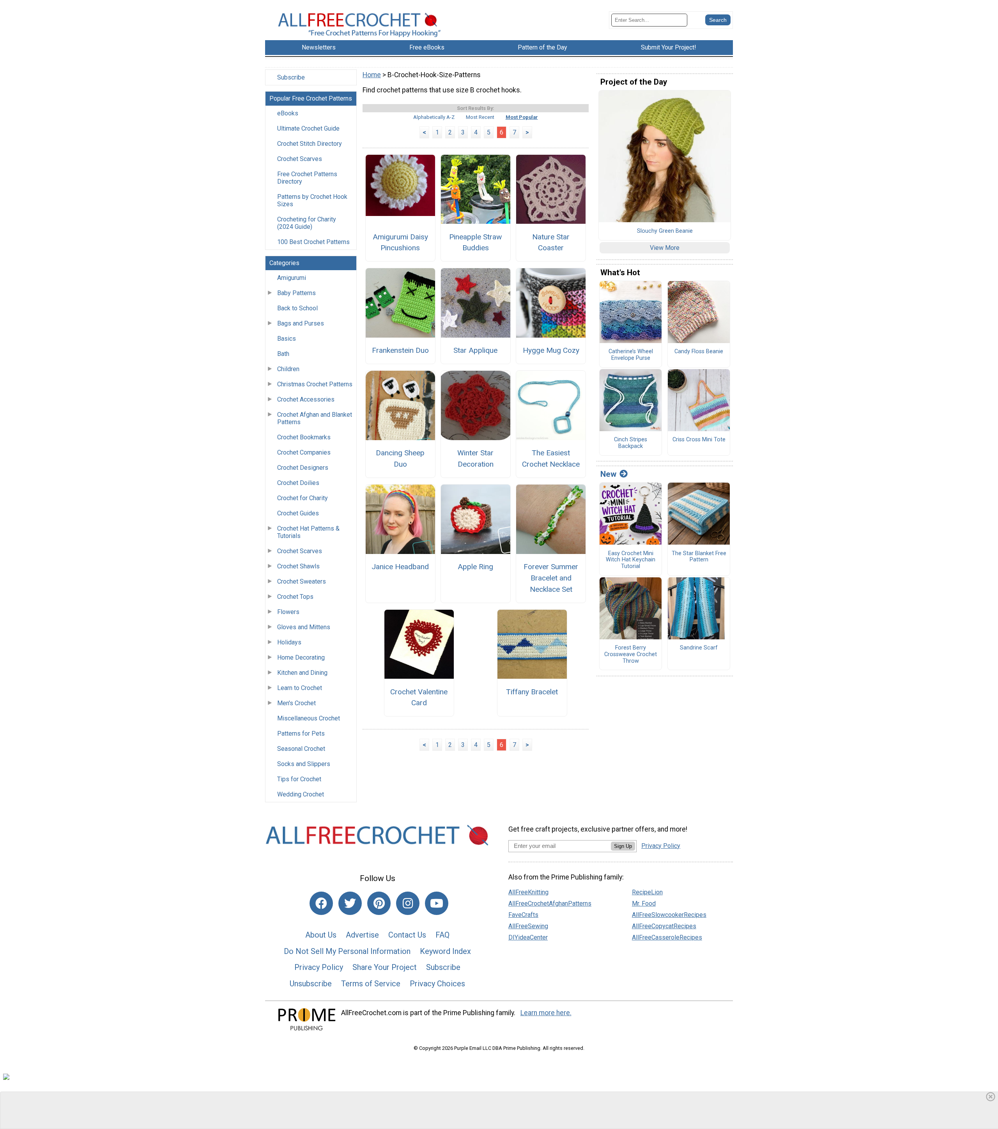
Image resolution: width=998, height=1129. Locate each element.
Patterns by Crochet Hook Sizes (312, 200)
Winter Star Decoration (475, 458)
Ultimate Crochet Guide (308, 128)
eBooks (287, 113)
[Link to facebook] (321, 903)
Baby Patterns (296, 293)
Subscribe (291, 77)
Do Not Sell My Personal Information (347, 951)
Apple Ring (475, 566)
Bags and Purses (300, 323)
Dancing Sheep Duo (400, 458)
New (608, 474)
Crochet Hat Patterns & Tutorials (308, 532)
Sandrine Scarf (699, 648)
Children (288, 369)
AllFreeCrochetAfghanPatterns (549, 903)
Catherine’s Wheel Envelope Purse (631, 355)
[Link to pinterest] (379, 903)
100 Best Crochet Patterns (313, 242)
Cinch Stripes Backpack (630, 443)
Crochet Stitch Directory (309, 143)
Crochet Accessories (305, 399)
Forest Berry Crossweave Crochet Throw (630, 654)
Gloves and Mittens (303, 627)
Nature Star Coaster (551, 242)
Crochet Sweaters (301, 581)
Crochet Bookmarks (304, 437)
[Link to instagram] (407, 903)
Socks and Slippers (303, 764)
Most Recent (480, 117)
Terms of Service (370, 983)
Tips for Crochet (299, 779)
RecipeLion (647, 892)
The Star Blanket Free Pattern (699, 556)
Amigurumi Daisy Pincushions (400, 242)
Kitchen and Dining (302, 672)
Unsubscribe (311, 983)
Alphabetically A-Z (434, 117)
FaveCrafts (523, 914)
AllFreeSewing (528, 926)
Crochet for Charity (302, 498)
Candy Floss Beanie (698, 352)
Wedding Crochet (300, 794)
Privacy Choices (437, 983)
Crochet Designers (302, 467)
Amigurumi (291, 277)
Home (372, 75)
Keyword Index (445, 951)
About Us (320, 935)
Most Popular (522, 117)
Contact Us (407, 935)
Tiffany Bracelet (532, 691)
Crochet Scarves (299, 159)
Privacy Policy (318, 967)
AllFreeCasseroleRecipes (667, 937)
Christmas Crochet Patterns (314, 384)
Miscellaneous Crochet (308, 718)
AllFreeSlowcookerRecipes (669, 914)
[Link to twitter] (350, 903)
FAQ (442, 935)
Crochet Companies (304, 452)
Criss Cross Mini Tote (698, 440)
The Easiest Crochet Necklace (551, 458)
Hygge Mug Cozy (551, 350)
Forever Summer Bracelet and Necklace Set (551, 578)
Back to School (297, 308)
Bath (283, 353)
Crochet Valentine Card (419, 697)
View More (664, 247)
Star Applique (475, 350)
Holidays (289, 642)
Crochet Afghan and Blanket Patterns (314, 418)
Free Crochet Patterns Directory (307, 177)
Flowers (288, 612)
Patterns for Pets (301, 733)
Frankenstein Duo (400, 350)
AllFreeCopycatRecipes (664, 926)
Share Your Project (384, 967)
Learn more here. (546, 1013)
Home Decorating (301, 657)
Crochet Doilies (298, 483)
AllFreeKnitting (528, 892)
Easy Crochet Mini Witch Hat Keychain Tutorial (630, 560)
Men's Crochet (296, 703)
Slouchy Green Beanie (665, 231)
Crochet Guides (298, 513)
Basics (286, 338)
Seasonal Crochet (301, 748)
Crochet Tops (295, 596)
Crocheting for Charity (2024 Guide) (306, 223)
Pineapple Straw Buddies (475, 242)
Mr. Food (644, 903)
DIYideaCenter (528, 937)
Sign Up (623, 846)
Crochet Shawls (298, 566)
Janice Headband (400, 566)
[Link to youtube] (436, 903)
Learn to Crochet (299, 688)
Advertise (362, 935)
